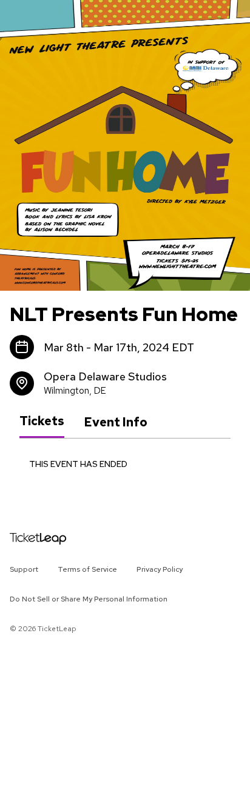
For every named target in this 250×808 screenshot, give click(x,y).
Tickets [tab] (41, 421)
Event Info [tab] (115, 422)
